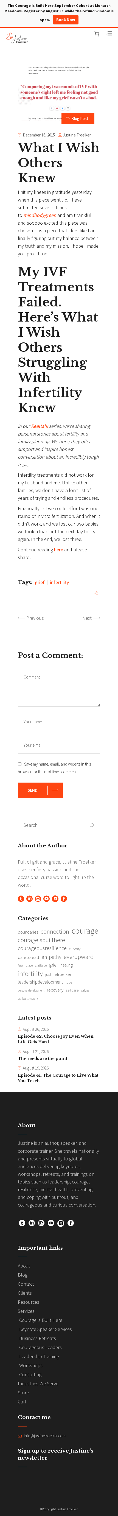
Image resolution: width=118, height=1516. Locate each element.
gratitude (41, 965)
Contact (26, 1284)
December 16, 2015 (39, 135)
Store (23, 1392)
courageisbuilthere (41, 940)
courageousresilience (42, 948)
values (85, 990)
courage (85, 931)
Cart (22, 1401)
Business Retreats (37, 1338)
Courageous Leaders (40, 1347)
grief (40, 582)
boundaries (28, 932)
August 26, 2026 (36, 1029)
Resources (28, 1302)
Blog (22, 1275)
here (58, 549)
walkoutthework (28, 999)
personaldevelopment (31, 990)
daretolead (28, 957)
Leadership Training (39, 1356)
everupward (79, 957)
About (24, 1266)
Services (26, 1311)
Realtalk (39, 426)
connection (55, 931)
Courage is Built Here (40, 1320)
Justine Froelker (77, 135)
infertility (59, 582)
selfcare (72, 990)
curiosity (74, 949)
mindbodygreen (39, 215)
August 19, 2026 (36, 1068)
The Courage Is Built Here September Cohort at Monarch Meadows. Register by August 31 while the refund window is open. (59, 12)
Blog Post (79, 118)
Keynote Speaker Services (45, 1329)
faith (21, 965)
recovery (55, 990)
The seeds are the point (42, 1058)
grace (29, 965)
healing (66, 965)
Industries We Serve (38, 1383)
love (69, 982)
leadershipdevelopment (40, 982)
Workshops (31, 1365)
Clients (25, 1293)
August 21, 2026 (36, 1051)
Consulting (30, 1374)
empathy (51, 957)
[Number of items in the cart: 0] (97, 34)
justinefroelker (58, 974)
